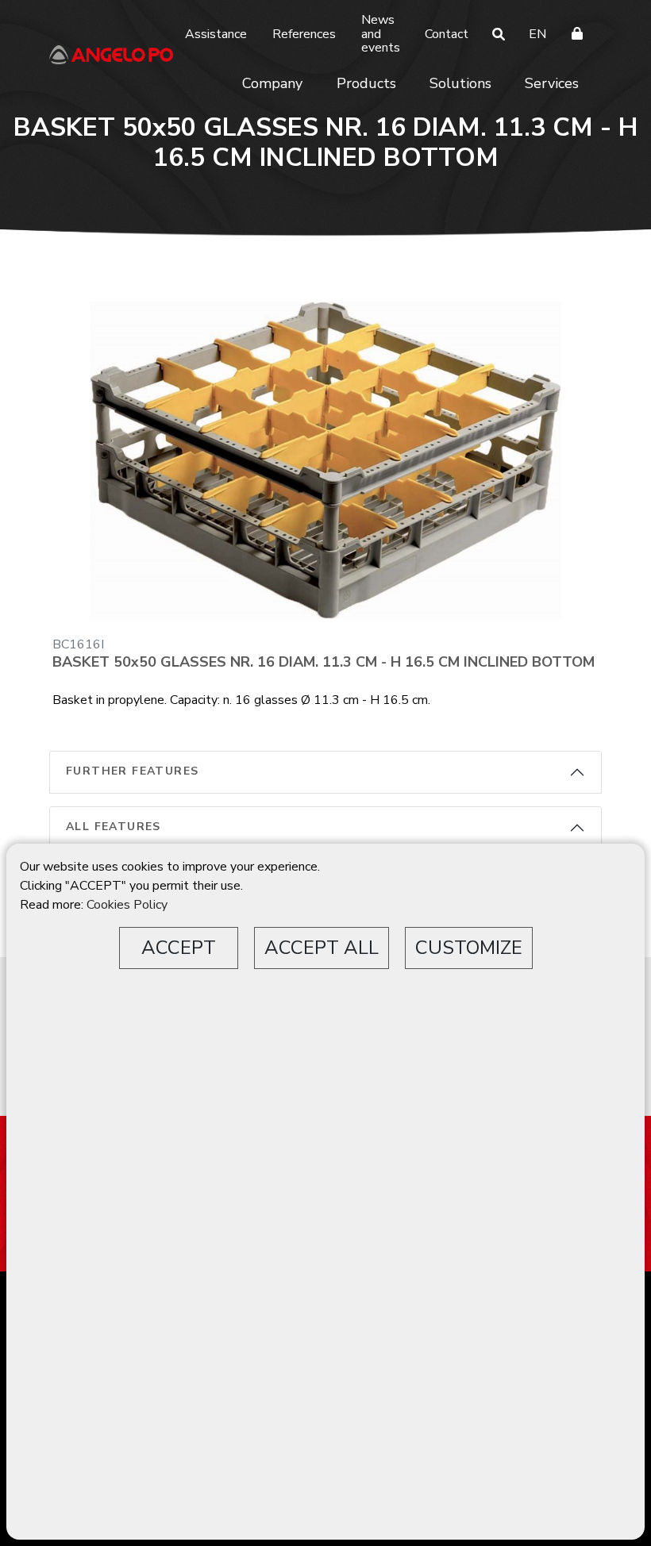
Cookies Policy (127, 904)
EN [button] (537, 34)
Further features (132, 771)
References (304, 34)
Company (272, 83)
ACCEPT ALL (321, 947)
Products (366, 83)
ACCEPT (178, 947)
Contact (446, 34)
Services (552, 83)
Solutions (460, 83)
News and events (380, 33)
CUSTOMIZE (468, 947)
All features (113, 826)
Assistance (216, 34)
